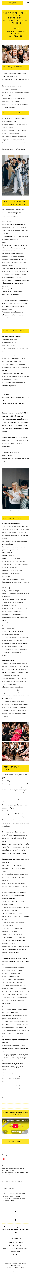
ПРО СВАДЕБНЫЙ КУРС (16, 1245)
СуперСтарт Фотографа (16, 1242)
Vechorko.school (15, 1265)
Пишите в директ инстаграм (15, 459)
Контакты (15, 1254)
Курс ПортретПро (15, 1251)
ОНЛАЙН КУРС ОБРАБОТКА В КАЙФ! (15, 1248)
